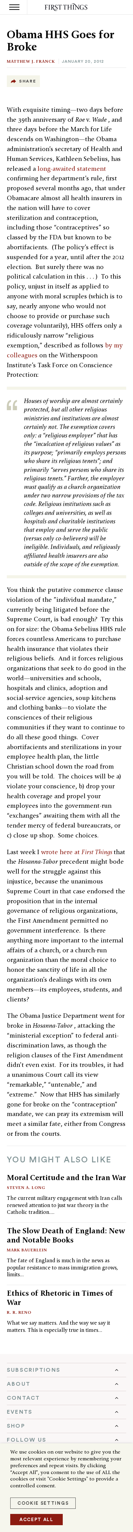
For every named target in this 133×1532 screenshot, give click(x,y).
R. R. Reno (19, 1312)
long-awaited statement (72, 169)
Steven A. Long (26, 1187)
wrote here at (77, 852)
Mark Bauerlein (27, 1249)
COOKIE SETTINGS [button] (43, 1503)
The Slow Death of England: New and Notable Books (66, 1235)
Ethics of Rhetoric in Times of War (60, 1297)
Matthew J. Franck (31, 61)
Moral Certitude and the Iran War (66, 1177)
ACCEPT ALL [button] (36, 1519)
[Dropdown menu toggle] (66, 1370)
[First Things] (67, 7)
